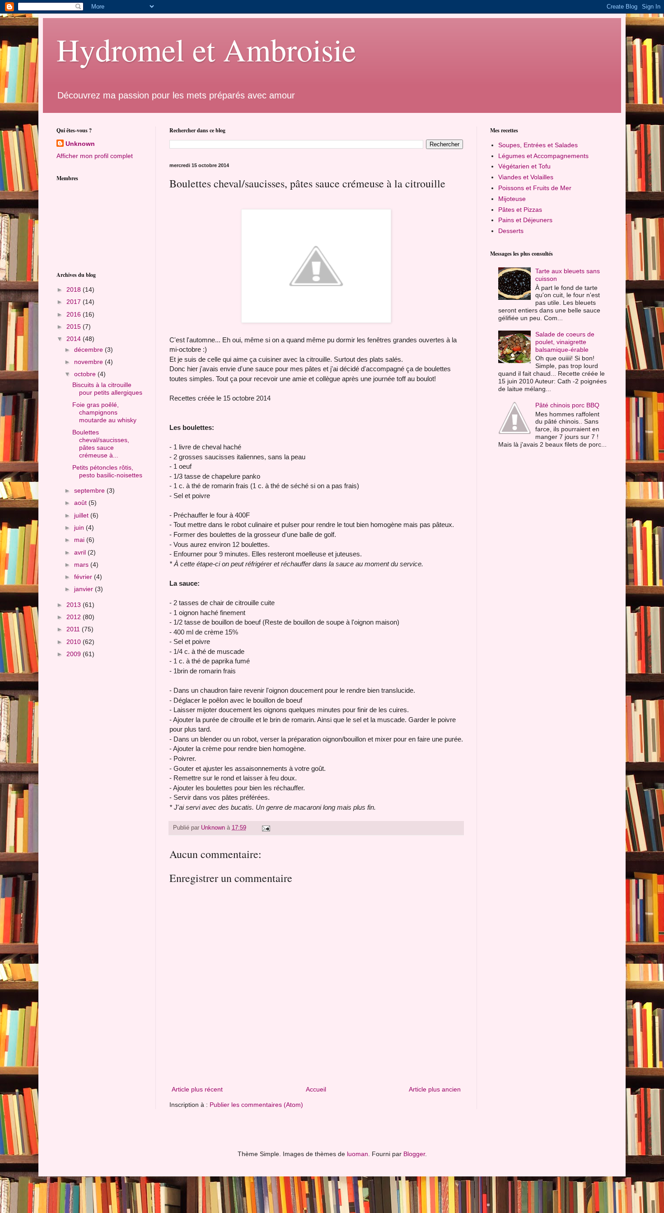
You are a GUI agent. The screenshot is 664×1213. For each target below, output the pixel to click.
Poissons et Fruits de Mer (534, 187)
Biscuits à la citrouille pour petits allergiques (107, 388)
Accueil (316, 1089)
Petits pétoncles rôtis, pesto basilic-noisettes (107, 471)
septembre (90, 490)
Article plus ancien (435, 1089)
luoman (357, 1153)
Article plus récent (197, 1089)
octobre (86, 374)
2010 (74, 641)
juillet (82, 515)
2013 (74, 604)
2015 (74, 326)
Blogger (414, 1153)
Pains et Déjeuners (525, 220)
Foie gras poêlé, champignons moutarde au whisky (104, 412)
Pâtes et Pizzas (520, 209)
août (81, 502)
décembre (89, 349)
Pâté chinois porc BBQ (567, 405)
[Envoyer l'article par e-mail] (265, 828)
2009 (74, 654)
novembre (89, 361)
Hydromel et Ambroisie (206, 49)
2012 (74, 616)
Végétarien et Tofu (524, 166)
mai (80, 539)
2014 (74, 338)
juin (80, 527)
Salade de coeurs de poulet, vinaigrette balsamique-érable (564, 342)
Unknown (80, 143)
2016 (74, 314)
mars (82, 564)
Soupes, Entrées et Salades (538, 145)
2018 (74, 289)
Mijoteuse (512, 198)
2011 (74, 629)
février (84, 576)
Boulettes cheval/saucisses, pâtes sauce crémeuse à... (100, 443)
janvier (84, 589)
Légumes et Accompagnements (543, 155)
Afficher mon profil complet (94, 155)
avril (81, 552)
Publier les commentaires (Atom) (256, 1104)
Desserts (511, 230)
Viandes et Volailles (525, 177)
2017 (74, 301)
